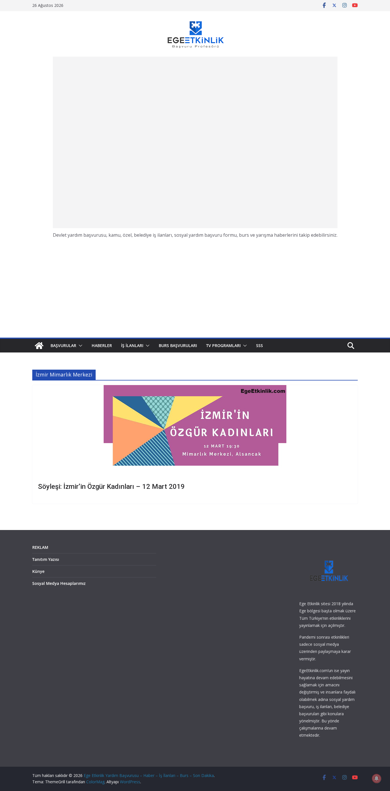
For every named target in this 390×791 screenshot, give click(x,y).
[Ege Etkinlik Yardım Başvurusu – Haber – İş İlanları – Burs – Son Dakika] (39, 345)
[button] (79, 346)
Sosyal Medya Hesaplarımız (59, 583)
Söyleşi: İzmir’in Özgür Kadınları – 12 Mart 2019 (111, 487)
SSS (259, 345)
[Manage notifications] (376, 778)
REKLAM (40, 547)
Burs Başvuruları (178, 345)
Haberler (102, 345)
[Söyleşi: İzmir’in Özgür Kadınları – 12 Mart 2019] (195, 431)
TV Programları (223, 345)
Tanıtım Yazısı (45, 559)
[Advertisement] (195, 142)
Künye (38, 571)
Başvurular (63, 345)
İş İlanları (132, 345)
